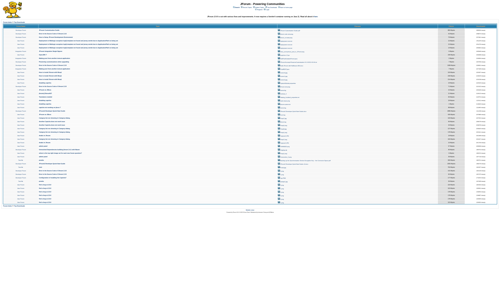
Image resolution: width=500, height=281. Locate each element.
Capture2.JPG (284, 136)
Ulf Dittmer (271, 212)
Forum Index (7, 22)
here (316, 17)
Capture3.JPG (284, 143)
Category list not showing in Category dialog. (54, 118)
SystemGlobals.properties (288, 83)
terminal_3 (283, 94)
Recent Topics (247, 7)
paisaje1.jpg (284, 181)
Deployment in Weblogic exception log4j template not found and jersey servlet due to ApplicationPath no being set (78, 40)
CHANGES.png (285, 146)
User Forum (20, 40)
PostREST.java (284, 69)
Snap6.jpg (283, 129)
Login (267, 9)
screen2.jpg (283, 80)
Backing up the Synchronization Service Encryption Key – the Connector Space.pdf (305, 160)
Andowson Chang (262, 212)
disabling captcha (45, 83)
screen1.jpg (283, 76)
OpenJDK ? (43, 55)
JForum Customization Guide (49, 30)
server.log (283, 90)
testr (40, 167)
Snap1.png (283, 132)
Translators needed (45, 97)
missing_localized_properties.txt (289, 97)
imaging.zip (283, 150)
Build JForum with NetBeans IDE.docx (291, 65)
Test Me (20, 160)
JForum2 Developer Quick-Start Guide (52, 111)
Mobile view (250, 210)
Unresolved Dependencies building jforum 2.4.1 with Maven (59, 149)
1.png (282, 174)
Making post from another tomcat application (54, 58)
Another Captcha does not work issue (52, 121)
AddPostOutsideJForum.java (288, 58)
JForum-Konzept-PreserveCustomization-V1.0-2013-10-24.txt (298, 62)
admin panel (43, 146)
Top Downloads (272, 7)
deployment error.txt (286, 41)
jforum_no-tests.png (286, 37)
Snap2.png (283, 125)
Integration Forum (20, 51)
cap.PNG (283, 178)
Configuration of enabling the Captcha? (52, 177)
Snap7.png (283, 139)
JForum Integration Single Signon (50, 51)
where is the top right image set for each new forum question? (60, 153)
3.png (282, 185)
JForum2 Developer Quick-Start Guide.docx (293, 111)
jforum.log (283, 122)
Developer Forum (21, 30)
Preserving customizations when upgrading (54, 62)
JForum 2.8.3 (236, 212)
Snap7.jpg (283, 118)
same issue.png (285, 101)
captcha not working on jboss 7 (50, 107)
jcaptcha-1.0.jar (285, 55)
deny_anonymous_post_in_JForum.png (292, 51)
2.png (282, 171)
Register (259, 9)
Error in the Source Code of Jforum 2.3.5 (53, 33)
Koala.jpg (283, 167)
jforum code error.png (286, 34)
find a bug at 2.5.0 (45, 185)
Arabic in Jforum (44, 135)
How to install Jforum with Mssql (50, 72)
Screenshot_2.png (286, 157)
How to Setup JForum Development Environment (56, 37)
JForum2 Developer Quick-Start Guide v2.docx (294, 164)
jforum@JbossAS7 (45, 93)
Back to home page (286, 7)
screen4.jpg (283, 73)
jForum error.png (285, 87)
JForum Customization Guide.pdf (290, 30)
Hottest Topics (259, 7)
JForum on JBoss (45, 90)
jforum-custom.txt (285, 104)
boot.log (282, 115)
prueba (41, 160)
